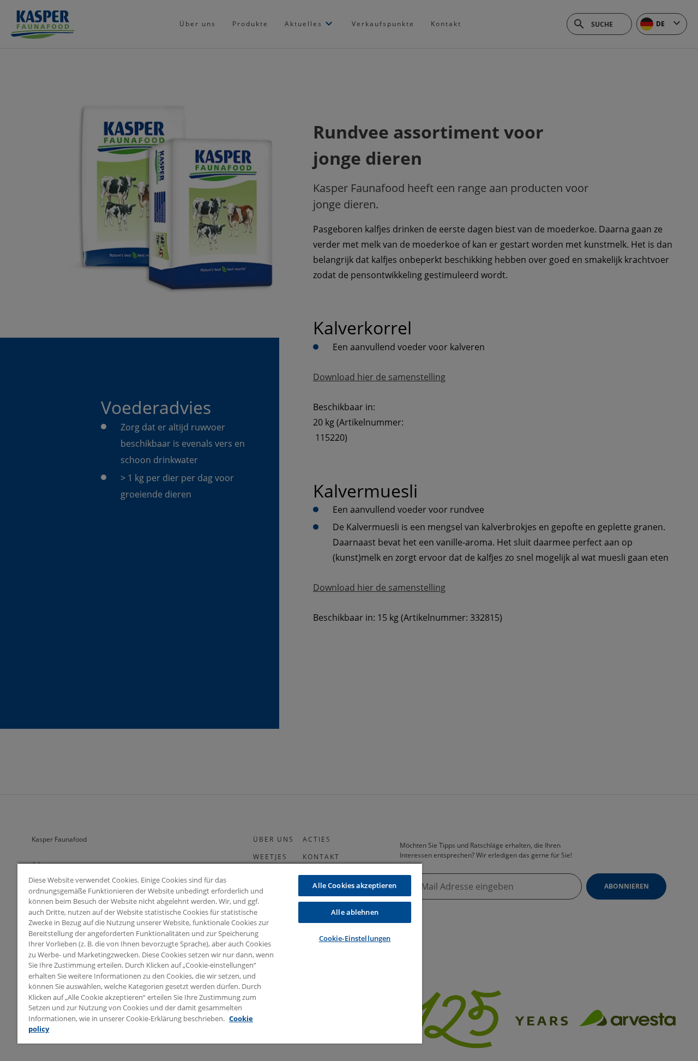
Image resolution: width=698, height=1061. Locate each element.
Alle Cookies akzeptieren (354, 885)
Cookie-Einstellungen (355, 938)
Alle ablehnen (354, 912)
